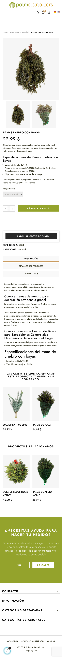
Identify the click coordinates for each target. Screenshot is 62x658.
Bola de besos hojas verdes (15, 493)
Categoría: (10, 249)
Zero (35, 650)
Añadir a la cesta (38, 208)
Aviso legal (12, 640)
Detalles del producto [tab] (31, 266)
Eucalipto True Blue (15, 424)
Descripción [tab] (31, 258)
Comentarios (31, 273)
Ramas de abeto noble (42, 493)
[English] (59, 12)
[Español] (55, 12)
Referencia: (10, 245)
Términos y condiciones (32, 640)
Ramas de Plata (41, 424)
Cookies (51, 640)
